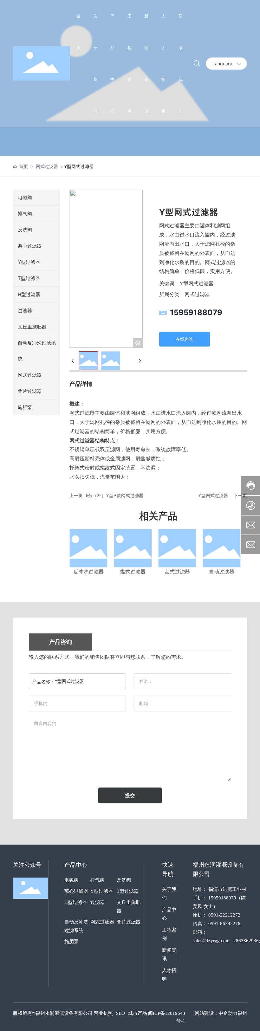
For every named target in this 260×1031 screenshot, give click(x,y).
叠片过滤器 (128, 921)
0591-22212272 (224, 915)
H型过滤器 (75, 902)
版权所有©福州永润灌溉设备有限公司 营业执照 (63, 1013)
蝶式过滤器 (133, 571)
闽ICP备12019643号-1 (166, 1017)
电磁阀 (71, 880)
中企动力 (227, 1013)
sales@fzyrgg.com (211, 940)
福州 (242, 1013)
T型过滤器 (128, 891)
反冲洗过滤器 (88, 571)
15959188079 (196, 312)
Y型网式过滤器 (213, 495)
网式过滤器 (47, 166)
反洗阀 (124, 880)
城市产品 (137, 1013)
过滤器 (97, 902)
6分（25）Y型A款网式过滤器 (114, 495)
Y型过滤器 (101, 891)
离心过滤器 (76, 891)
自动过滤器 (221, 571)
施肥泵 (71, 941)
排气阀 (97, 880)
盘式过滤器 (177, 571)
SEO (120, 1013)
